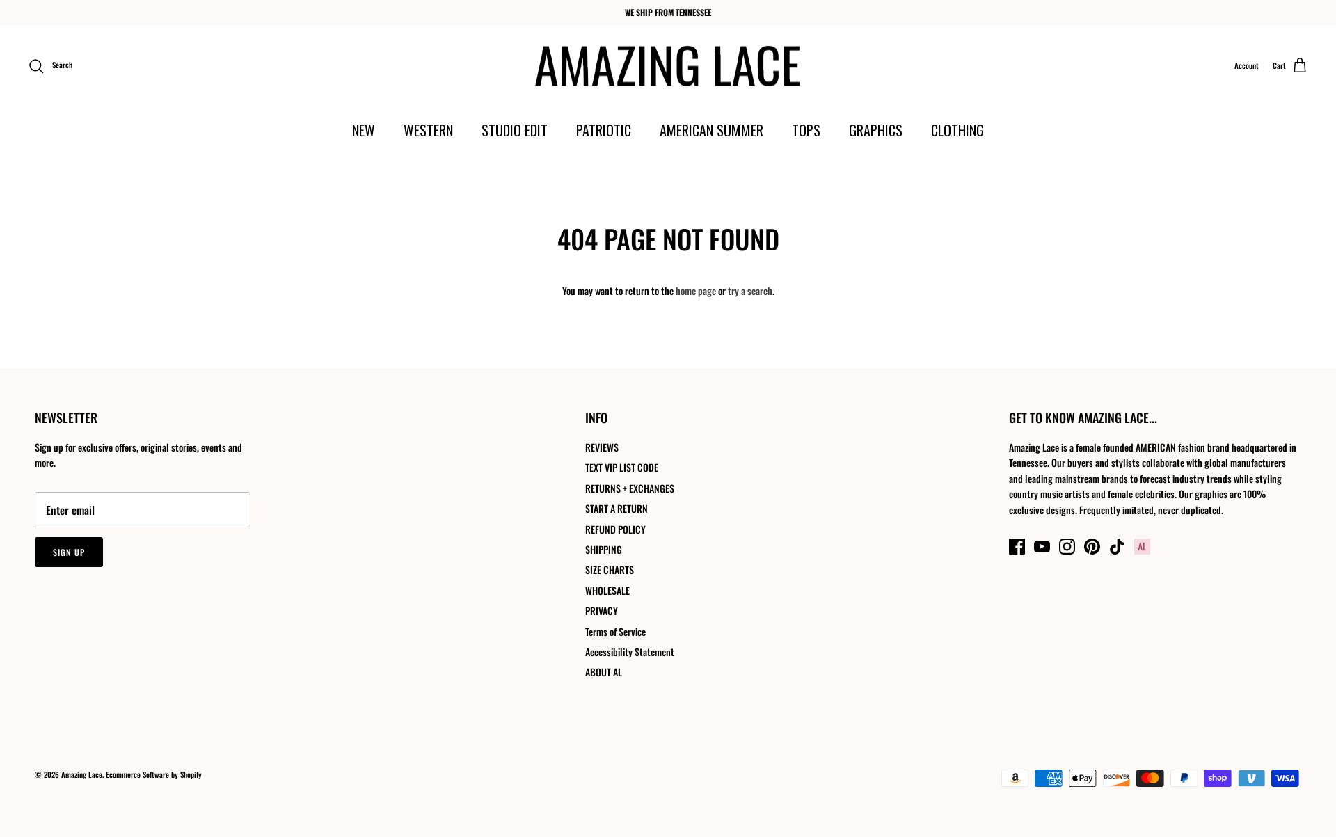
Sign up (69, 552)
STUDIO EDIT (515, 130)
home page (696, 290)
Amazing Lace (81, 774)
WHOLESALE (607, 590)
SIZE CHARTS (609, 569)
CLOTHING (957, 130)
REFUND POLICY (615, 529)
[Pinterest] (1092, 547)
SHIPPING (603, 549)
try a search (750, 290)
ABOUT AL (603, 671)
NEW (363, 130)
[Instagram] (1067, 547)
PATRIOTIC (603, 130)
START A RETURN (616, 508)
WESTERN (428, 130)
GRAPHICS (875, 130)
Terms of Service (615, 631)
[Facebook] (1017, 547)
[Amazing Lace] (668, 66)
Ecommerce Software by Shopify (154, 774)
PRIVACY (601, 610)
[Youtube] (1042, 547)
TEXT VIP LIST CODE (621, 467)
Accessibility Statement (629, 651)
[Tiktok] (1117, 547)
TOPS (806, 130)
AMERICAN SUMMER (711, 130)
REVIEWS (602, 447)
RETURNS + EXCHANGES (629, 488)
